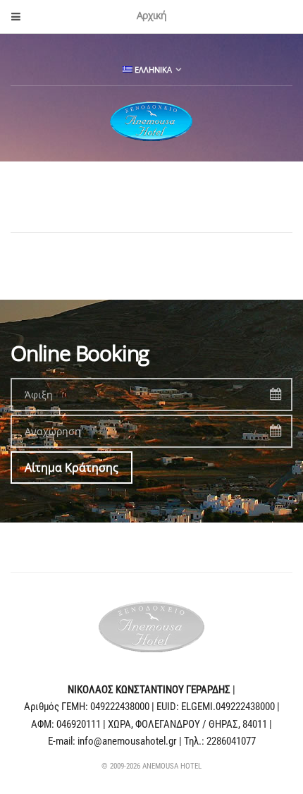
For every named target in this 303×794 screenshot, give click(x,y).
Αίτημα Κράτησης (71, 467)
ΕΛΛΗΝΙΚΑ (152, 69)
